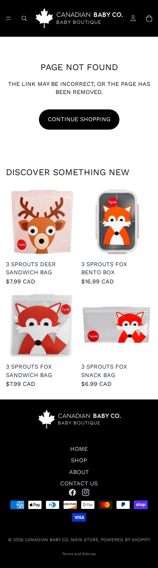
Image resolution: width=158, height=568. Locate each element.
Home (79, 448)
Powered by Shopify (125, 539)
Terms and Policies (79, 554)
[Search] (24, 18)
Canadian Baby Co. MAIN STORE (61, 539)
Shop (79, 460)
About (79, 471)
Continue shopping (79, 119)
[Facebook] (72, 492)
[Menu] (8, 18)
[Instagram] (85, 492)
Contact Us (79, 483)
